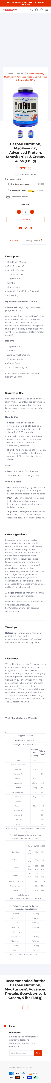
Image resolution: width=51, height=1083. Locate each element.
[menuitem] (31, 10)
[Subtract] (19, 212)
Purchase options (13, 179)
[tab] (13, 241)
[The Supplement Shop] (10, 10)
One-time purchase (19, 184)
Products (20, 74)
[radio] (8, 184)
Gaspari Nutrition (25, 174)
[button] (31, 10)
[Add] (32, 212)
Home (10, 74)
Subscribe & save (22, 190)
